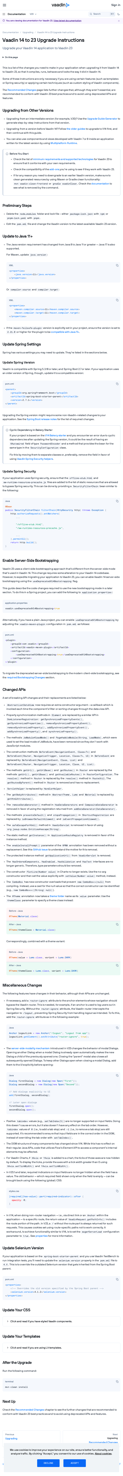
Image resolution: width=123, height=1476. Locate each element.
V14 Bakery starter (55, 435)
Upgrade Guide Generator (102, 118)
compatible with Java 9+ (65, 332)
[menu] (4, 5)
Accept (75, 1463)
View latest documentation (67, 21)
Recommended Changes (22, 90)
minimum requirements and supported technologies (63, 159)
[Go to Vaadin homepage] (60, 5)
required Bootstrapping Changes (26, 677)
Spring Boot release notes (42, 419)
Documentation (17, 14)
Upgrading (28, 32)
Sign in (115, 5)
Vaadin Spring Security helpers (35, 459)
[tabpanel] (63, 276)
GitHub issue (40, 849)
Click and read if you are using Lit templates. (36, 1347)
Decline (48, 1463)
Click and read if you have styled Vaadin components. (41, 1321)
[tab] (11, 265)
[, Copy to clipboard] (117, 265)
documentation (100, 183)
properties (42, 1236)
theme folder (57, 896)
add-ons (54, 169)
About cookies (103, 1453)
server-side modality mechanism (30, 1048)
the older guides (76, 129)
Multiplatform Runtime (64, 143)
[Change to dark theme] (118, 14)
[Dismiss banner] (118, 20)
